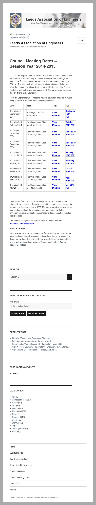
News (14, 414)
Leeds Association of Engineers (36, 42)
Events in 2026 (16, 452)
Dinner (15, 402)
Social (15, 420)
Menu (81, 40)
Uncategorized (18, 428)
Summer (15, 423)
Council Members (17, 471)
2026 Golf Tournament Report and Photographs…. (33, 338)
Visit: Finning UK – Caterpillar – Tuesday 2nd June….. (35, 350)
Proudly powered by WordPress (46, 497)
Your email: (14, 302)
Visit (14, 431)
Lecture (15, 408)
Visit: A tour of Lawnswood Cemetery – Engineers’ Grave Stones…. (41, 347)
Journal (13, 489)
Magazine (16, 411)
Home (12, 446)
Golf (14, 405)
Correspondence (19, 400)
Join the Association (19, 459)
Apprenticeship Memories (21, 465)
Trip (13, 426)
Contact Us (15, 483)
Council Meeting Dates (20, 477)
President (16, 417)
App (14, 397)
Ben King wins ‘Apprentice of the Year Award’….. (32, 341)
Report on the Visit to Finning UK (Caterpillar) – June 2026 (37, 344)
